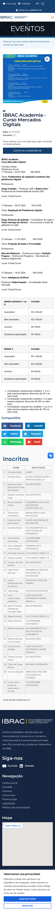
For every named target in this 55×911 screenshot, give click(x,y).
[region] (27, 890)
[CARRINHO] (42, 3)
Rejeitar (27, 905)
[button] (52, 17)
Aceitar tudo (27, 899)
